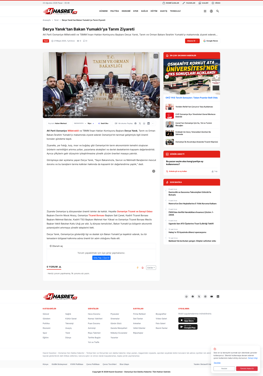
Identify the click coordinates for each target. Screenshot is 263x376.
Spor (135, 11)
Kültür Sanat (71, 318)
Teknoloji (175, 11)
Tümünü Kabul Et (247, 368)
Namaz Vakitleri (95, 318)
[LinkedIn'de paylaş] (148, 123)
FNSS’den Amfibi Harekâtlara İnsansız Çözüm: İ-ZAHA (191, 213)
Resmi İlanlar (162, 328)
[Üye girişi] (211, 11)
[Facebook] (192, 296)
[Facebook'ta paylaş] (135, 123)
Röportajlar (138, 333)
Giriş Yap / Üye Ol (101, 258)
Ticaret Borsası (96, 215)
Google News (212, 41)
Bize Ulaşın (124, 364)
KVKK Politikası (76, 364)
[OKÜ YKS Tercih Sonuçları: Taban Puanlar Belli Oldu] (191, 76)
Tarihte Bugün (94, 337)
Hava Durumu (94, 314)
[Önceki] (167, 77)
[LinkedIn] (218, 296)
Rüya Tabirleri (94, 333)
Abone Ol (191, 41)
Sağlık (144, 11)
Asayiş (163, 11)
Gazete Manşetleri (119, 328)
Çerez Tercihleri (109, 364)
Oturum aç (57, 246)
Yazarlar (114, 337)
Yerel (56, 20)
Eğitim (154, 11)
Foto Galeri (160, 323)
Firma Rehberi (139, 314)
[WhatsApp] (186, 296)
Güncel (46, 314)
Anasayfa (47, 20)
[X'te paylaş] (140, 123)
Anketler (137, 323)
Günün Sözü (116, 323)
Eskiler (150, 267)
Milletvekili (73, 130)
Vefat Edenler (139, 328)
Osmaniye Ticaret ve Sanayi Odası (134, 211)
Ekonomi (126, 11)
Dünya (68, 337)
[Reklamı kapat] (153, 171)
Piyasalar (115, 314)
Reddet (224, 368)
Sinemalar (115, 318)
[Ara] (217, 11)
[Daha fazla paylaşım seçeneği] (153, 123)
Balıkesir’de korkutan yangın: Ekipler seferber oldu (192, 241)
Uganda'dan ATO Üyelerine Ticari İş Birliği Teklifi (191, 223)
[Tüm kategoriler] (205, 11)
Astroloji (92, 328)
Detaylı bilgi (253, 358)
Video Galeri (161, 318)
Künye (45, 364)
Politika (114, 11)
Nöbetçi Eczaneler (119, 333)
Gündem (103, 11)
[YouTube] (211, 296)
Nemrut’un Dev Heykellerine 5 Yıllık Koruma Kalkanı (193, 203)
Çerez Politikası (92, 364)
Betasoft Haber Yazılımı (210, 364)
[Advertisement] (101, 188)
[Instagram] (205, 296)
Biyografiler (161, 314)
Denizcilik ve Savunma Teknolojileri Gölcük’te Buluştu (190, 193)
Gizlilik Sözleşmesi (59, 364)
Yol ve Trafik (93, 342)
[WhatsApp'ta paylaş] (144, 123)
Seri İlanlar (138, 318)
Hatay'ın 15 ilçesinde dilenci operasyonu (187, 232)
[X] (199, 296)
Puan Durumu (94, 323)
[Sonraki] (217, 77)
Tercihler (217, 363)
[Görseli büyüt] (156, 56)
